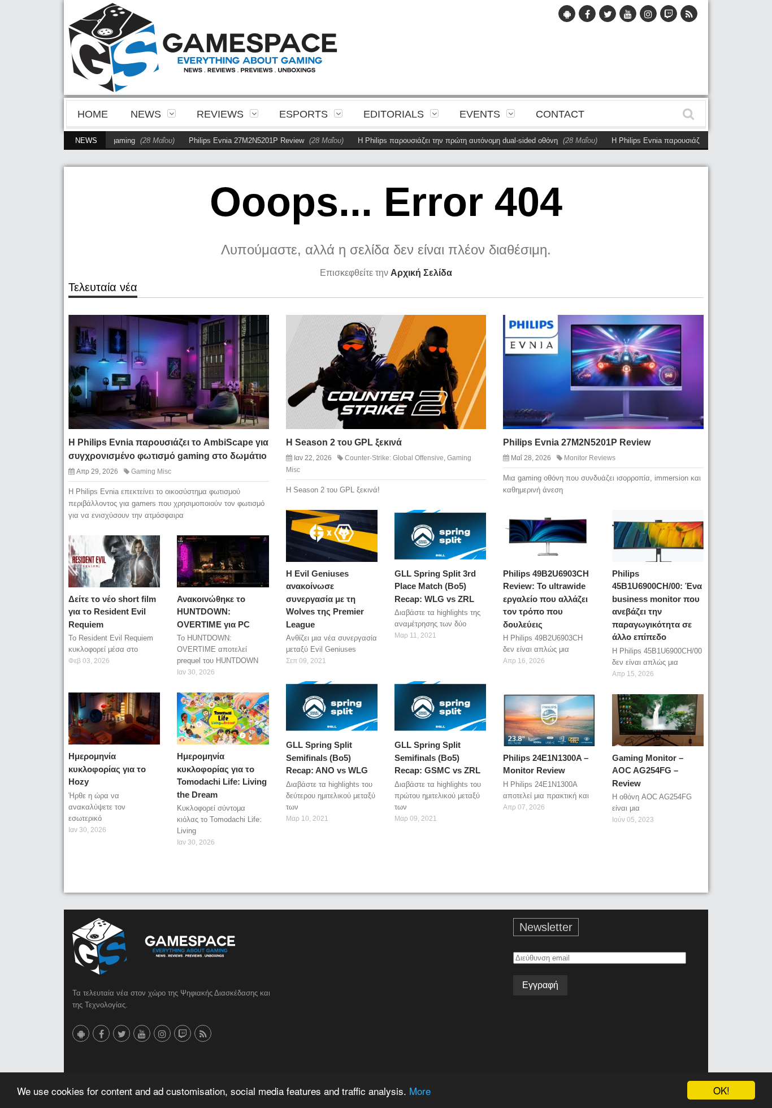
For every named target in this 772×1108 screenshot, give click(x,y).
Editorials (393, 114)
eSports (303, 114)
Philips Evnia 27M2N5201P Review (214, 140)
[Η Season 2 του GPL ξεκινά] (468, 332)
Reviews (220, 114)
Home (92, 114)
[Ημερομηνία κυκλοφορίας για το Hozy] (147, 705)
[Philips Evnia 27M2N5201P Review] (685, 332)
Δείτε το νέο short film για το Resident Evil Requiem (112, 611)
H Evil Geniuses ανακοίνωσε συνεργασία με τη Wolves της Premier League (325, 599)
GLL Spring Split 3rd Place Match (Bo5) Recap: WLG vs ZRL (435, 586)
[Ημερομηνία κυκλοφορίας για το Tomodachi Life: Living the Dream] (256, 705)
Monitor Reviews (589, 458)
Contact (560, 114)
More (420, 1091)
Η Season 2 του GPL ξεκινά (344, 442)
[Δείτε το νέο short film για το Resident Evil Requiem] (147, 548)
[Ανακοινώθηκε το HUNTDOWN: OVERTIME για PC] (256, 548)
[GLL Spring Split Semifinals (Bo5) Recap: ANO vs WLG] (364, 694)
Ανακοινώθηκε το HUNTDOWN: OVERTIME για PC (213, 611)
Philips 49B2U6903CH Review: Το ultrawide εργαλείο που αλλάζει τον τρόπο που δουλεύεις (546, 599)
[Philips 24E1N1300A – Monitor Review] (582, 706)
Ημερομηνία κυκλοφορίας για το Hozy (107, 768)
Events (479, 114)
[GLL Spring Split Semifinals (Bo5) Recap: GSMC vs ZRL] (473, 694)
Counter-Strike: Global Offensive (394, 458)
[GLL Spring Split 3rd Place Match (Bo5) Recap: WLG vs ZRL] (473, 522)
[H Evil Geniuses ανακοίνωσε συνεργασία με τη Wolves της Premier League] (364, 522)
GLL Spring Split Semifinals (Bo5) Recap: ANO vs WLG (327, 757)
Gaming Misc (151, 471)
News (146, 114)
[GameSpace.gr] (153, 946)
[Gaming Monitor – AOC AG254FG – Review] (690, 706)
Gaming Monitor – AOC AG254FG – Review (647, 770)
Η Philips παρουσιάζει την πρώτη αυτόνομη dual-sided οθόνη (426, 140)
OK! (721, 1090)
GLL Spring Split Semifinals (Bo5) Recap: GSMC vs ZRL (437, 757)
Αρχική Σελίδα (421, 273)
